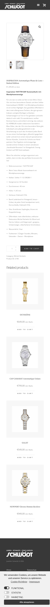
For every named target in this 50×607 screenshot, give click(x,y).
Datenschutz (31, 570)
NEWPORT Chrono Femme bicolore (25, 507)
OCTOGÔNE (25, 315)
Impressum (34, 582)
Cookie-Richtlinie (19, 582)
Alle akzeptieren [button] (27, 602)
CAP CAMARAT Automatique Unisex (25, 379)
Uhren (8, 570)
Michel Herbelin (20, 256)
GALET (25, 443)
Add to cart (32, 248)
